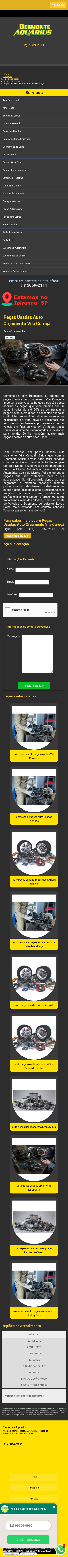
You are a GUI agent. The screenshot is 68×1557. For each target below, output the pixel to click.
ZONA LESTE (34, 1340)
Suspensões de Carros (14, 255)
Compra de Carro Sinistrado (16, 139)
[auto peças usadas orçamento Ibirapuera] (34, 1158)
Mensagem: (14, 636)
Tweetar (10, 337)
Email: (11, 581)
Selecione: (34, 1334)
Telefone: (13, 594)
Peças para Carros (12, 217)
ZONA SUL (34, 1359)
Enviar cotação (34, 685)
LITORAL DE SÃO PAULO (34, 1378)
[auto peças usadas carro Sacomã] (34, 977)
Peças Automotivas (12, 209)
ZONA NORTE (34, 1347)
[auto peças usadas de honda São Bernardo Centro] (34, 1036)
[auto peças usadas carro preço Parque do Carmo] (34, 1221)
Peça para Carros (11, 201)
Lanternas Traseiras (13, 178)
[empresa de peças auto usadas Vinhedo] (34, 789)
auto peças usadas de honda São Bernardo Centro (34, 1066)
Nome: (11, 569)
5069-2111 (36, 45)
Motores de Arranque (13, 193)
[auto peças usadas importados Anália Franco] (34, 852)
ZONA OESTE (34, 1353)
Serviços (34, 92)
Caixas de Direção (12, 123)
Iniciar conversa (28, 1539)
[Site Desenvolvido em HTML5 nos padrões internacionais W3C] (28, 1553)
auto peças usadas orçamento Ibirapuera (34, 1187)
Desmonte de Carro (12, 162)
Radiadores (8, 240)
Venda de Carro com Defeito (17, 263)
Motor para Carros (12, 185)
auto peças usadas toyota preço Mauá (34, 1126)
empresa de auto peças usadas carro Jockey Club (34, 1313)
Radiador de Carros (12, 232)
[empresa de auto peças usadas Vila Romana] (34, 726)
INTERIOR (34, 1372)
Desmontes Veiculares (14, 170)
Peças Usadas (10, 224)
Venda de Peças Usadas (15, 271)
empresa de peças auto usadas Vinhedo (34, 818)
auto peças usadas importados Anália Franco (34, 881)
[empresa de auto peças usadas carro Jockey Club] (34, 1283)
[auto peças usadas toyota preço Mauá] (34, 1099)
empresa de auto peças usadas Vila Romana (34, 756)
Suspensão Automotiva (14, 248)
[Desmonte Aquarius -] (34, 28)
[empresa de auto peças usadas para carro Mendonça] (34, 915)
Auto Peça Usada (11, 100)
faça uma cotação (17, 535)
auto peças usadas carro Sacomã (34, 1005)
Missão (34, 1498)
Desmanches (9, 154)
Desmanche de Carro (13, 147)
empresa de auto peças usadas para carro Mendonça (34, 944)
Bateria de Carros (11, 115)
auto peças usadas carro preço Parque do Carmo (34, 1250)
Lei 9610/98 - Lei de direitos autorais (41, 1415)
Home (34, 1477)
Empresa (34, 1488)
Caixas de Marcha (12, 131)
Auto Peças (8, 108)
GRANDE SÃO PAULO (34, 1366)
